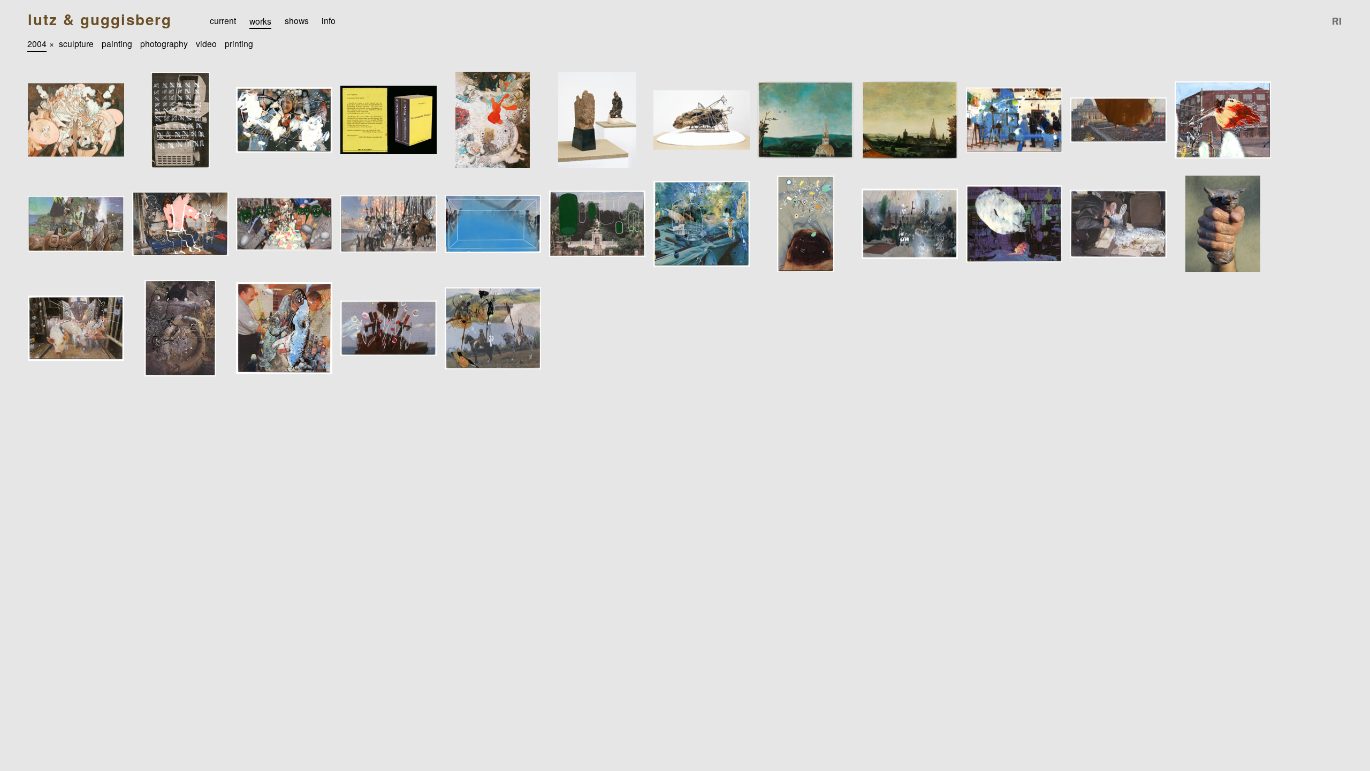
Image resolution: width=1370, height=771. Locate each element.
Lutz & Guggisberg (100, 20)
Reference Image (1337, 21)
